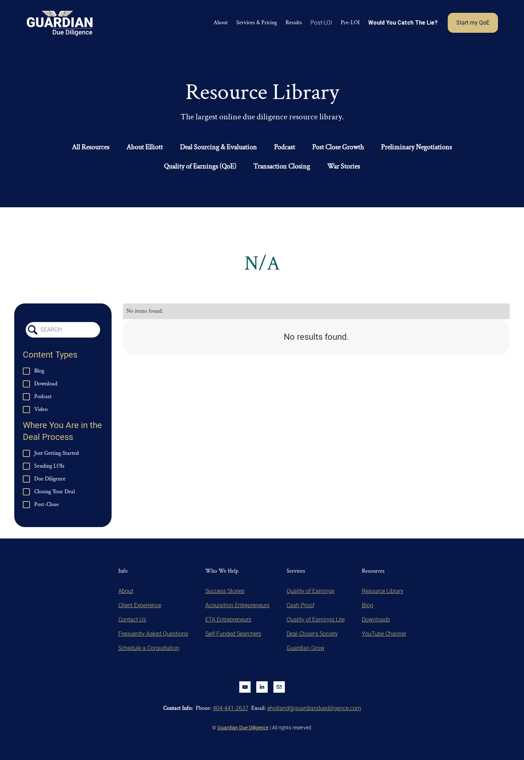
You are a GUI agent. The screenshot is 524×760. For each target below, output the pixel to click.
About (221, 22)
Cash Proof (300, 605)
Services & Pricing (256, 22)
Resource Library (383, 591)
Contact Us (132, 619)
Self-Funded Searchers (233, 633)
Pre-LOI (350, 22)
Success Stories (225, 591)
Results (294, 22)
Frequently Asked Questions (153, 633)
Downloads (376, 619)
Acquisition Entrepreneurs (237, 605)
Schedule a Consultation (148, 648)
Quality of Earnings (310, 591)
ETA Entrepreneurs (228, 619)
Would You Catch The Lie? (403, 22)
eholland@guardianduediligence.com (314, 708)
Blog (367, 605)
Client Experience (139, 605)
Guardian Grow (305, 648)
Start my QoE (472, 22)
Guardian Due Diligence (242, 727)
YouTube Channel (384, 633)
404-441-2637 (230, 708)
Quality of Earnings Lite (316, 619)
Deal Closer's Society (312, 633)
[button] (321, 23)
